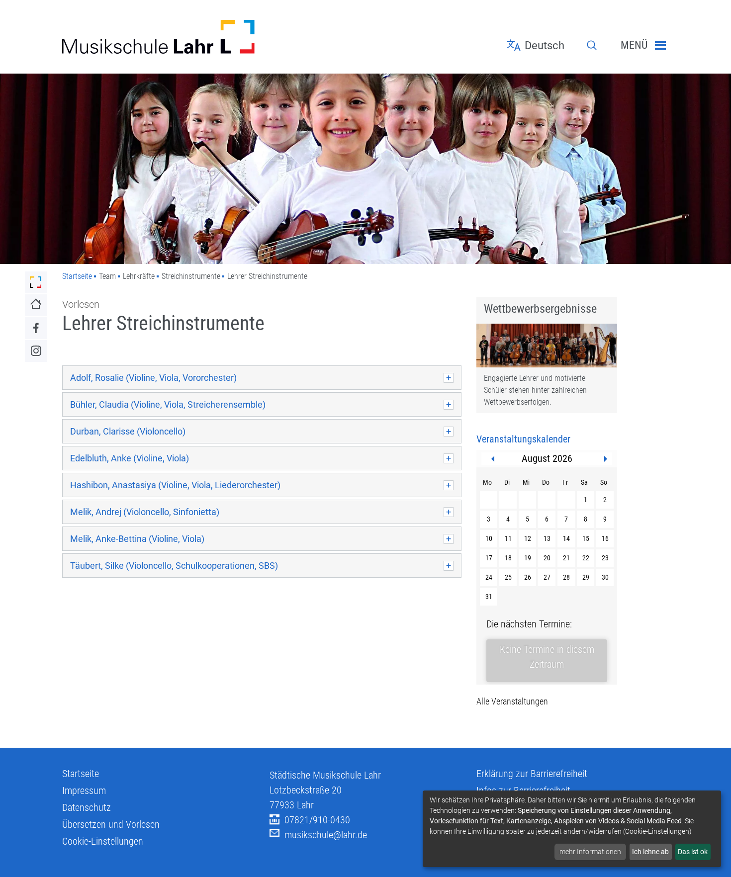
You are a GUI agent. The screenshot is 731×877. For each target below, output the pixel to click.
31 (488, 597)
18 (508, 558)
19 (527, 558)
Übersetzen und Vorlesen (111, 824)
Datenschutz (86, 807)
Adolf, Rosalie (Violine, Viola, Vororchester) (153, 377)
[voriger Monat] (492, 458)
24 (488, 577)
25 (508, 577)
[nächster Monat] (605, 458)
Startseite (77, 276)
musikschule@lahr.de (325, 835)
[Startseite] (158, 37)
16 (605, 538)
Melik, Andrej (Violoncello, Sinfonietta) (144, 512)
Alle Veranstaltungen (512, 701)
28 (566, 577)
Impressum (84, 790)
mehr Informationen (590, 852)
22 (585, 558)
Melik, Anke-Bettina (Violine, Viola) (137, 538)
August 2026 (547, 458)
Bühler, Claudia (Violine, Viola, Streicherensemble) (168, 404)
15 (585, 538)
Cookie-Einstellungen (102, 841)
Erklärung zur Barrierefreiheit (531, 774)
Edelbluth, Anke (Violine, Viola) (129, 458)
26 (527, 577)
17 (488, 558)
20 (547, 558)
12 (527, 538)
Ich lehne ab (650, 852)
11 (508, 538)
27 (547, 577)
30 (605, 577)
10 (488, 538)
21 (566, 558)
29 (585, 577)
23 (605, 558)
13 (547, 538)
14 (566, 538)
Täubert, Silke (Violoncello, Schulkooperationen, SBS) (174, 565)
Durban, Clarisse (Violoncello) (127, 431)
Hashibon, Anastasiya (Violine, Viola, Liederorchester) (175, 485)
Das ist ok (693, 852)
